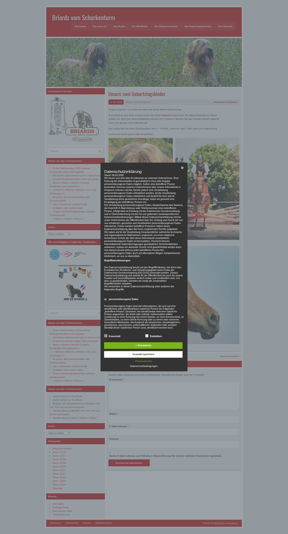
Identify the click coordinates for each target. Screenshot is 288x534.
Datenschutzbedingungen (144, 366)
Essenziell (114, 336)
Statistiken (156, 336)
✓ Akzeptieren (143, 345)
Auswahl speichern (143, 354)
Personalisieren (143, 361)
